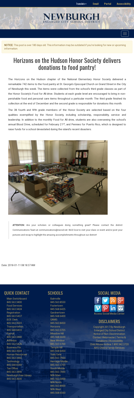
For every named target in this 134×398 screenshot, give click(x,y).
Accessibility (124, 3)
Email (96, 3)
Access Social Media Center (109, 313)
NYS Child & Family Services (109, 347)
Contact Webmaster (104, 337)
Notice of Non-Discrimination (109, 333)
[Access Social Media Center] (109, 304)
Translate (80, 3)
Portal (107, 3)
